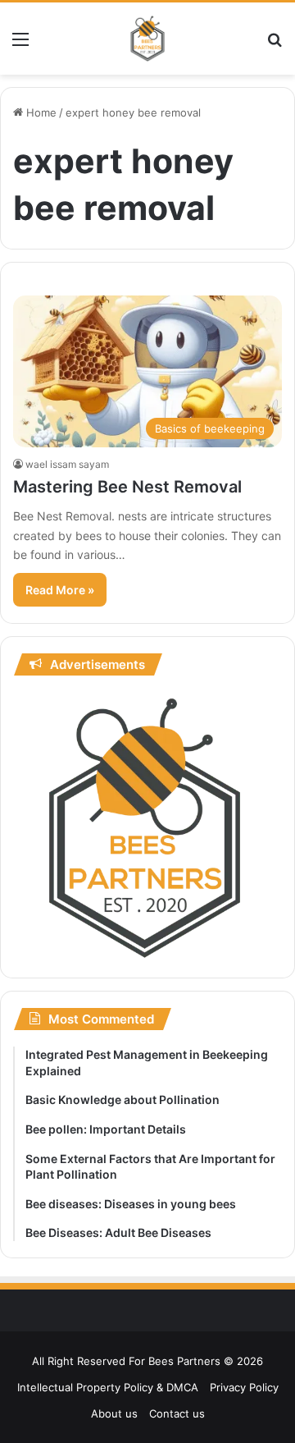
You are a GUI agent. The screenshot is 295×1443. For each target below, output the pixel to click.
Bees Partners (184, 1360)
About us (114, 1413)
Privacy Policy (244, 1387)
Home (40, 112)
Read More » (59, 590)
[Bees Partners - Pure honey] (147, 38)
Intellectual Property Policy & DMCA (107, 1387)
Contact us (177, 1413)
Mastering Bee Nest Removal (127, 487)
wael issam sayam (67, 464)
